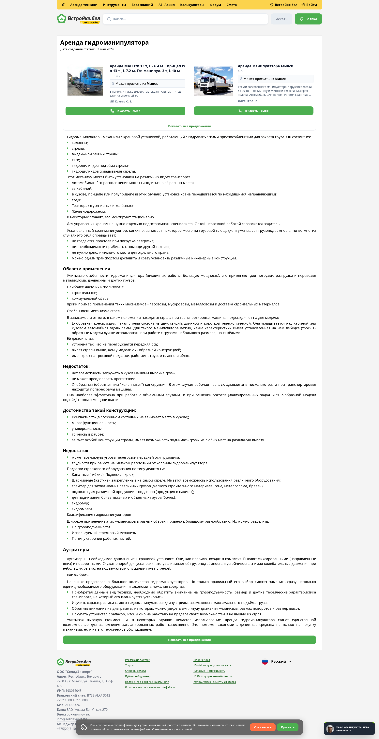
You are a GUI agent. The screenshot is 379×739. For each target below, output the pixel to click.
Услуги (129, 665)
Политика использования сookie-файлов (150, 687)
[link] (308, 18)
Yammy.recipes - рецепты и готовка (214, 682)
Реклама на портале (137, 660)
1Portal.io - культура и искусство (213, 665)
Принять (288, 727)
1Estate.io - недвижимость (209, 670)
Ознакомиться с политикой (171, 729)
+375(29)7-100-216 (70, 729)
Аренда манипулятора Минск (265, 66)
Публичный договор (137, 676)
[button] (125, 111)
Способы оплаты (135, 670)
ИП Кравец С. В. (121, 101)
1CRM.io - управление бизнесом (212, 676)
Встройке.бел (201, 660)
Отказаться (263, 727)
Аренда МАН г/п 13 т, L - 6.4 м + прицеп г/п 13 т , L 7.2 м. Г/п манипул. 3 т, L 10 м (147, 68)
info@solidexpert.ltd (72, 719)
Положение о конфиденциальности (147, 682)
